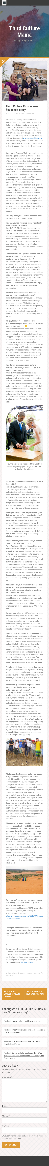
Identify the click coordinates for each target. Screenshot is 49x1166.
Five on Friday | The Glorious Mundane (26, 1021)
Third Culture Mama (24, 31)
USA (38, 973)
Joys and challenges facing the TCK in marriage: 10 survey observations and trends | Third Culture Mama (24, 1055)
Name (7, 1106)
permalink (9, 976)
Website (7, 1126)
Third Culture (12, 973)
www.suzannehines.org (32, 138)
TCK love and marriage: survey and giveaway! (12, 994)
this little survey (26, 962)
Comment (8, 1077)
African (22, 973)
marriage (29, 973)
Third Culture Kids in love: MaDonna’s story (35, 992)
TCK (34, 973)
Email (7, 1116)
